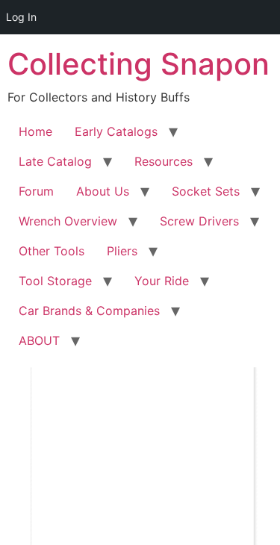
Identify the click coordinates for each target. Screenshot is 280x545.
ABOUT (39, 340)
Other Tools (51, 250)
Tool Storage (55, 280)
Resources (163, 161)
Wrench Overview (68, 221)
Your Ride (161, 280)
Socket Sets (206, 191)
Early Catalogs (116, 131)
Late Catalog (55, 161)
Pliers (122, 250)
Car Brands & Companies (89, 310)
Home (35, 131)
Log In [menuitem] (21, 16)
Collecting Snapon (138, 64)
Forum (36, 191)
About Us (102, 191)
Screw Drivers (199, 221)
